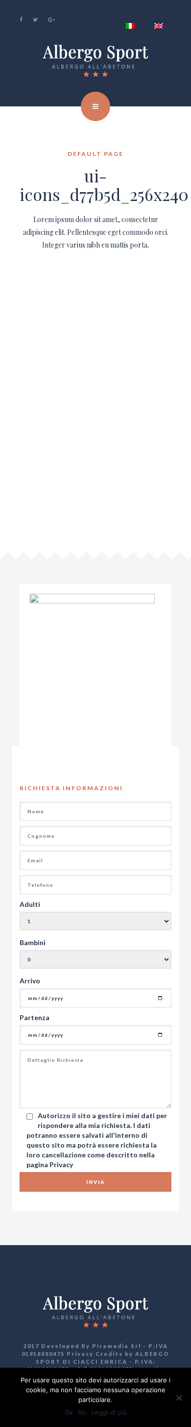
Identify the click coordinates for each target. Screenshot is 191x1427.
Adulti (30, 904)
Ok (69, 1412)
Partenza (34, 1017)
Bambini (33, 942)
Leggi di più (109, 1412)
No (82, 1412)
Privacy (61, 1164)
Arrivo (30, 980)
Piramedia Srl (116, 1346)
